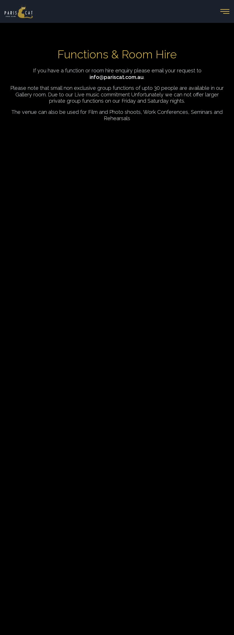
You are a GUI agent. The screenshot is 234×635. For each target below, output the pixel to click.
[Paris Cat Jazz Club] (61, 11)
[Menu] (224, 11)
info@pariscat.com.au (117, 77)
